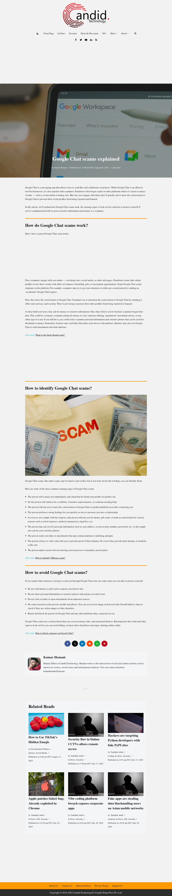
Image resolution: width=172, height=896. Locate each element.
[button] (106, 33)
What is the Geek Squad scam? (50, 334)
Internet (31, 752)
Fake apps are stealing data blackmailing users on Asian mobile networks (125, 803)
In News (61, 33)
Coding (111, 756)
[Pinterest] (104, 644)
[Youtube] (86, 40)
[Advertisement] (86, 63)
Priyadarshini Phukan (40, 749)
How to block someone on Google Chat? (54, 633)
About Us (53, 885)
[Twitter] (81, 40)
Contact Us (67, 885)
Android (111, 819)
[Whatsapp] (97, 644)
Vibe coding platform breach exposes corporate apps (85, 803)
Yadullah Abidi (77, 756)
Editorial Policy (83, 885)
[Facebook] (76, 40)
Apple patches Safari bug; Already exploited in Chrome (46, 803)
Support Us (117, 885)
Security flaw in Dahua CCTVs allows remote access (83, 744)
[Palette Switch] (37, 33)
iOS (38, 819)
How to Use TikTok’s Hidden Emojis (42, 739)
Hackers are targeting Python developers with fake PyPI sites (124, 740)
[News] (96, 40)
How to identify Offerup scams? (50, 557)
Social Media (41, 752)
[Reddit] (90, 644)
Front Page (49, 33)
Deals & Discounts (89, 33)
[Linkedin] (91, 40)
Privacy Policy (102, 885)
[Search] (135, 33)
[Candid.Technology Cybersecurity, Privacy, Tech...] (86, 15)
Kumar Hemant (60, 167)
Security (73, 33)
